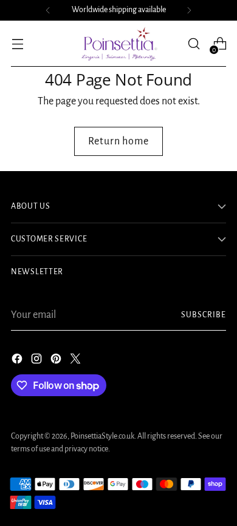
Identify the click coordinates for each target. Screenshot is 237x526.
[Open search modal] (193, 44)
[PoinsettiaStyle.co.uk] (118, 43)
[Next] (189, 10)
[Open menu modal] (17, 44)
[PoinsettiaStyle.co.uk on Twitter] (76, 361)
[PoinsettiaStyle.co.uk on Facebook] (18, 361)
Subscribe (203, 315)
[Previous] (48, 10)
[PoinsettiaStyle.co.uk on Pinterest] (57, 361)
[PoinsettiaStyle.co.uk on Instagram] (37, 361)
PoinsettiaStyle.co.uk (102, 436)
